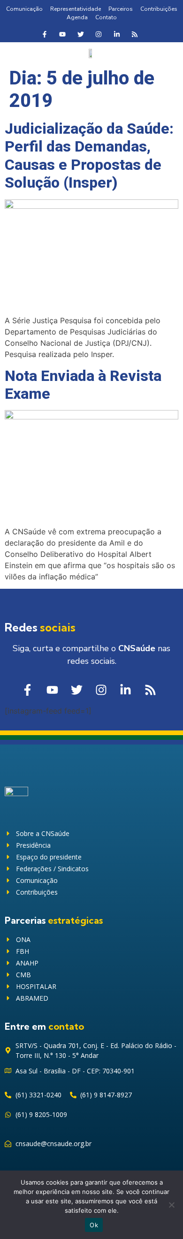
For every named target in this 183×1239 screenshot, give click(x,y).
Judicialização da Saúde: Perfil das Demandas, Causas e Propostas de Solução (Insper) (89, 155)
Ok (94, 1225)
